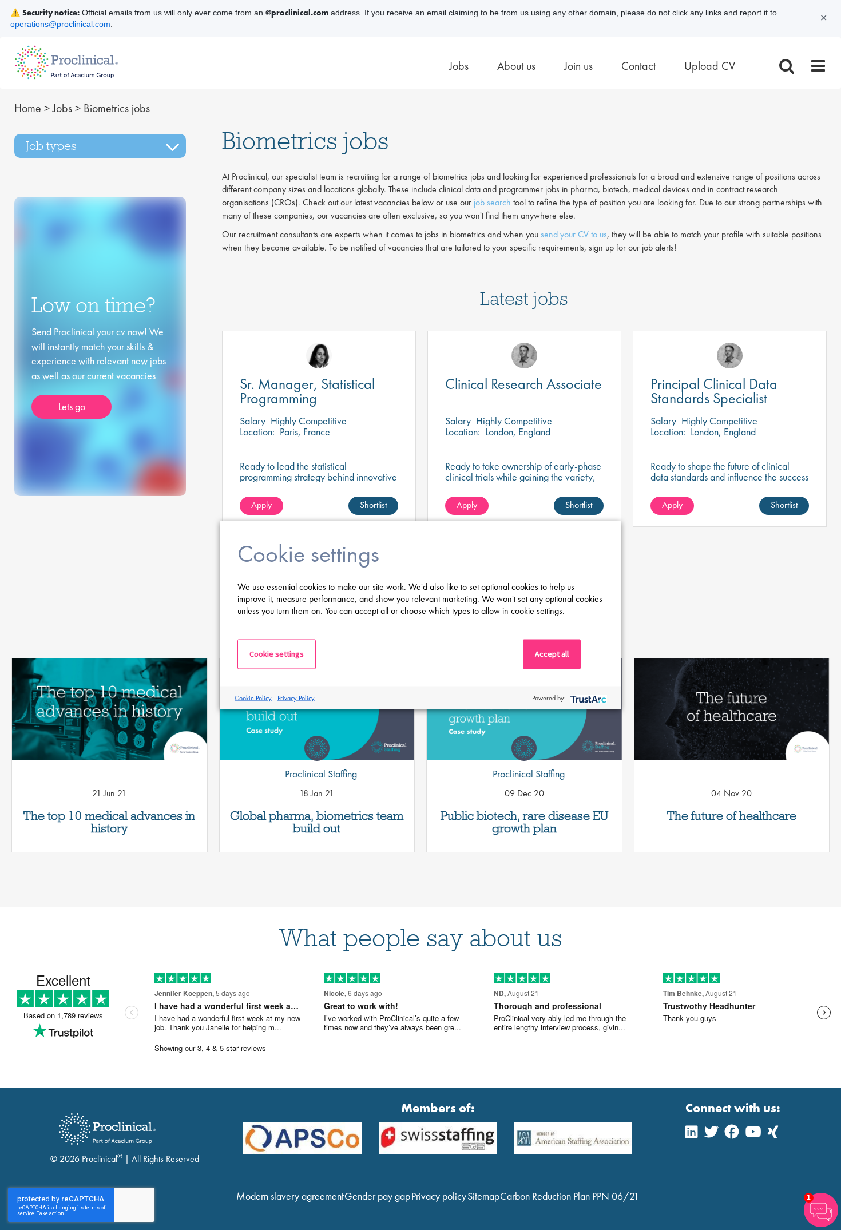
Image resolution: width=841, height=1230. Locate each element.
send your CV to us (574, 234)
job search (492, 202)
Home (27, 108)
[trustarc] (587, 697)
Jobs (62, 108)
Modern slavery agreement (290, 1196)
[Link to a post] (109, 709)
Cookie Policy (253, 697)
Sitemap (483, 1196)
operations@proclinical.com (60, 24)
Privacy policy (438, 1196)
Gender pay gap (377, 1196)
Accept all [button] (552, 654)
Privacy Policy (296, 697)
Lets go (71, 406)
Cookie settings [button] (276, 654)
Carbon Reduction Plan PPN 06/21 (569, 1196)
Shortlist (373, 505)
